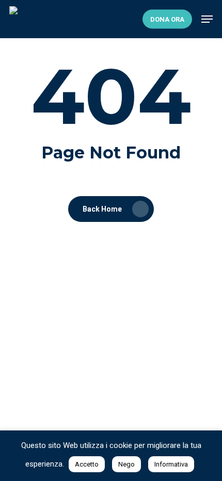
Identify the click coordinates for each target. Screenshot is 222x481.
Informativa (171, 464)
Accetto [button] (87, 464)
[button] (207, 19)
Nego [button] (126, 464)
